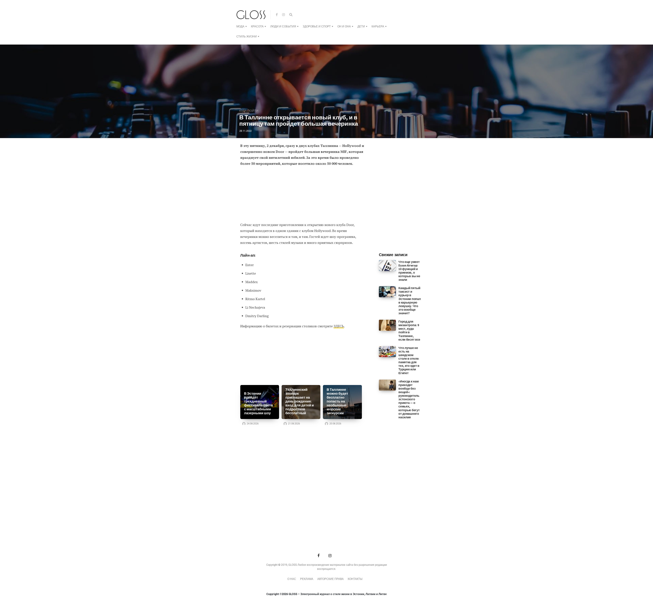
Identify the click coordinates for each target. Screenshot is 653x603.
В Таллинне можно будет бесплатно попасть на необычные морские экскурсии (337, 401)
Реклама (306, 579)
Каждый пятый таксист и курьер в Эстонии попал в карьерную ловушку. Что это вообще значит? (409, 300)
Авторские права (330, 579)
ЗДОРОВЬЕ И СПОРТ (317, 26)
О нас (291, 579)
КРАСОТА (257, 26)
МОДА (240, 26)
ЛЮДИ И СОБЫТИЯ (283, 26)
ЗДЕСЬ (339, 326)
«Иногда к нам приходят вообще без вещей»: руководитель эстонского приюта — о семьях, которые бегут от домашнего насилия (409, 399)
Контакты (355, 579)
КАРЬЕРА (378, 26)
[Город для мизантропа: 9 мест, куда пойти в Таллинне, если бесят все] (387, 325)
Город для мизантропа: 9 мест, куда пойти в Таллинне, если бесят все (409, 330)
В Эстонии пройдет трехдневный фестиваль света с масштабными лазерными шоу (258, 403)
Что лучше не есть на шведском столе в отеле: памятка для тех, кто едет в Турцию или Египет (408, 360)
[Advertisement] (302, 194)
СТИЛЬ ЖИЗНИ (246, 37)
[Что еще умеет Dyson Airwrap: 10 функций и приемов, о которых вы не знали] (387, 265)
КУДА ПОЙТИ (248, 110)
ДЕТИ (361, 26)
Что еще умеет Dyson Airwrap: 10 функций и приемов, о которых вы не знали (409, 271)
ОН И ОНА (344, 26)
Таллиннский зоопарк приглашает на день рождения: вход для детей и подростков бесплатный (299, 401)
